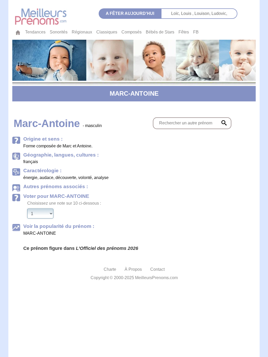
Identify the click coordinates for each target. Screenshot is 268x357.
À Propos (133, 269)
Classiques (106, 32)
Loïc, (176, 13)
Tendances (35, 32)
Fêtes (183, 32)
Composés (131, 32)
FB (196, 32)
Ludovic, (219, 13)
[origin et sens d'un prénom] (224, 123)
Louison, (202, 13)
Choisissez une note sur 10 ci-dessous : (64, 203)
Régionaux (82, 32)
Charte (110, 269)
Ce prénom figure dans (80, 248)
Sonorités (59, 32)
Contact (157, 269)
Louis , (187, 13)
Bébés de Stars (160, 32)
